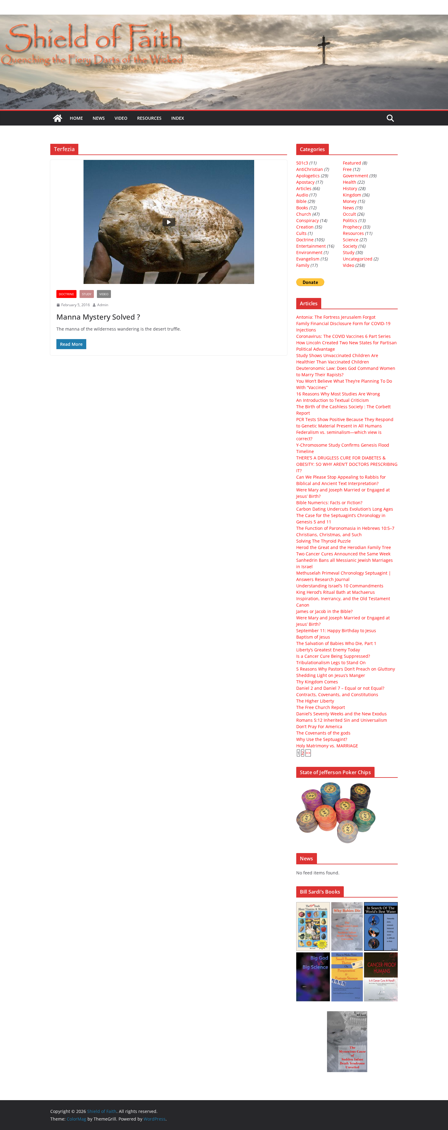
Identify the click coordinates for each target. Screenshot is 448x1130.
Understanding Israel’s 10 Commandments (339, 586)
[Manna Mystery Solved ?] (168, 222)
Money (350, 201)
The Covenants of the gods (323, 733)
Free (347, 169)
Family (302, 265)
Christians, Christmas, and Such (329, 534)
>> (308, 753)
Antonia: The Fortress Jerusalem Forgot (335, 317)
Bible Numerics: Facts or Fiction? (329, 502)
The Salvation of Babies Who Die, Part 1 (336, 643)
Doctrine (66, 294)
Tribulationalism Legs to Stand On (331, 662)
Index (177, 118)
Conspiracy (307, 220)
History (350, 188)
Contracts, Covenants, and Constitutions (337, 694)
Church (303, 214)
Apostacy (305, 182)
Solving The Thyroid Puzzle (323, 541)
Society (350, 246)
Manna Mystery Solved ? (98, 317)
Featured (352, 163)
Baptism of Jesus (313, 637)
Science (350, 240)
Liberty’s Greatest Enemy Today (328, 650)
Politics (350, 220)
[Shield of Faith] (57, 118)
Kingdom (352, 195)
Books (302, 208)
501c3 (302, 163)
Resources (149, 118)
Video (121, 118)
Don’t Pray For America (319, 726)
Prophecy (352, 227)
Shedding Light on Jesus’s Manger (330, 675)
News (99, 118)
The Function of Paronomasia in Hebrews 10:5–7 (345, 528)
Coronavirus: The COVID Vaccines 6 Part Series (343, 336)
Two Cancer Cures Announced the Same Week (343, 554)
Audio (302, 195)
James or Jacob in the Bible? (324, 611)
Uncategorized (357, 259)
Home (76, 118)
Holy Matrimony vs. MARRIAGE (327, 746)
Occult (349, 214)
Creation (305, 227)
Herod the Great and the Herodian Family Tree (343, 547)
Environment (309, 252)
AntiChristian (309, 169)
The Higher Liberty (315, 701)
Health (349, 182)
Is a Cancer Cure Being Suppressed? (333, 656)
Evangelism (307, 259)
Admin (102, 304)
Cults (301, 233)
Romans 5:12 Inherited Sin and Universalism (341, 720)
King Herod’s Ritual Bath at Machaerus (335, 592)
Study (86, 294)
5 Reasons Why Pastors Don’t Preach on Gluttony (345, 669)
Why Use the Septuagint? (321, 739)
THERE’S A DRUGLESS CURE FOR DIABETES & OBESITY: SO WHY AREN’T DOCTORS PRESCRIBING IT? (346, 464)
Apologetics (308, 176)
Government (355, 176)
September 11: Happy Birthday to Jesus (336, 630)
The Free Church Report (320, 707)
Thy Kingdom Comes (317, 682)
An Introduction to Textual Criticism (332, 400)
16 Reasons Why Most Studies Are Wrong (338, 394)
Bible (301, 201)
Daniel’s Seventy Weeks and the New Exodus (341, 714)
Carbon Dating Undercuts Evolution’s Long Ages (344, 509)
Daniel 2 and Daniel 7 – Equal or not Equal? (340, 688)
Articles (303, 188)
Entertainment (311, 246)
